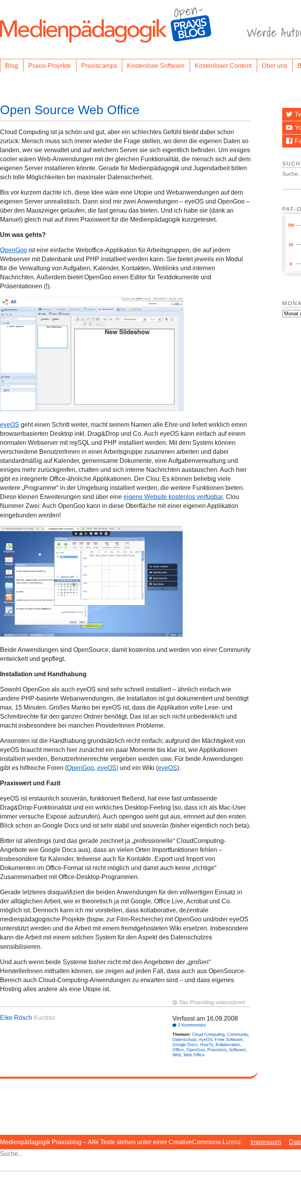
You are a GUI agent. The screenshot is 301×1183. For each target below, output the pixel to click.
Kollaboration (228, 1044)
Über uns (274, 65)
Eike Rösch (16, 1017)
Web (176, 1054)
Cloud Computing (208, 1034)
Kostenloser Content (223, 65)
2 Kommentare (192, 1025)
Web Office (194, 1054)
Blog (11, 65)
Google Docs (185, 1044)
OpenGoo (13, 250)
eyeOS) (107, 767)
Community (237, 1034)
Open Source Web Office (70, 110)
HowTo (206, 1044)
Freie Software (229, 1039)
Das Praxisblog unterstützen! (212, 1002)
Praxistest (217, 1049)
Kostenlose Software (156, 65)
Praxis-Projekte (49, 65)
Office (178, 1049)
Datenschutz (184, 1039)
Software (237, 1049)
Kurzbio (44, 1017)
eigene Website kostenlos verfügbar (173, 496)
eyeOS (9, 424)
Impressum (265, 1142)
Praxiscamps (99, 65)
